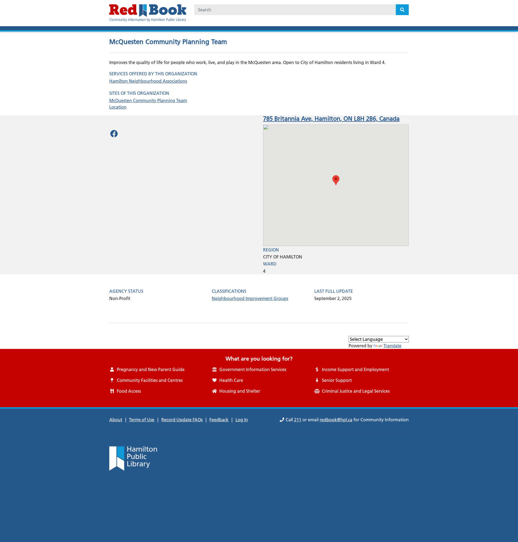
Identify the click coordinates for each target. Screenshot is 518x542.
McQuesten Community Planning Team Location (148, 104)
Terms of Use (141, 419)
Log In (242, 419)
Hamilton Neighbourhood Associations (148, 81)
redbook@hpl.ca (336, 419)
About (115, 419)
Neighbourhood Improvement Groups (250, 298)
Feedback (219, 419)
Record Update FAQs (182, 419)
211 (297, 419)
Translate (392, 345)
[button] (335, 180)
